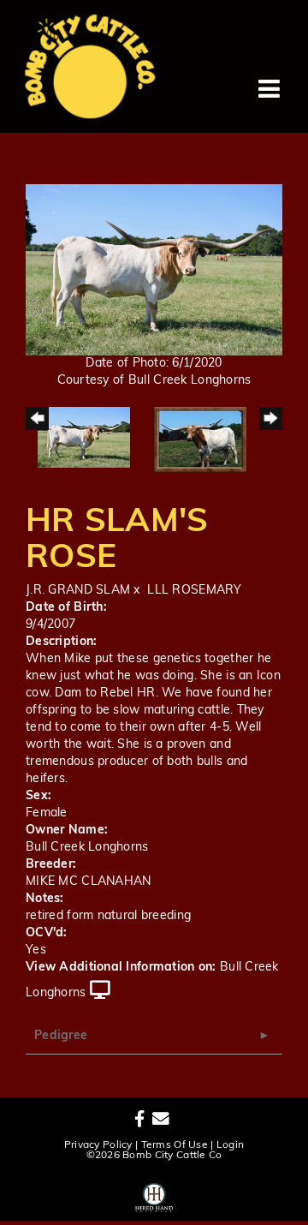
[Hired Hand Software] (154, 1195)
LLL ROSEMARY (194, 590)
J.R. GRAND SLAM (78, 590)
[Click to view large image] (154, 269)
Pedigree (60, 1036)
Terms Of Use (174, 1145)
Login (230, 1145)
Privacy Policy (98, 1145)
